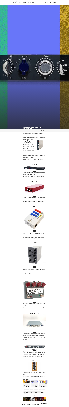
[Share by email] (35, 395)
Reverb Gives (53, 2)
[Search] (44, 1)
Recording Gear (24, 2)
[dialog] (34, 403)
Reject (43, 403)
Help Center (55, 2)
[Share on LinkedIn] (41, 130)
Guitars (13, 2)
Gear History (44, 3)
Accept (46, 403)
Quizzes (39, 3)
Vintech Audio (31, 392)
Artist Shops (50, 2)
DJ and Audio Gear (30, 2)
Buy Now (34, 302)
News (45, 2)
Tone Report (54, 3)
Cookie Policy (23, 404)
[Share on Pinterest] (43, 130)
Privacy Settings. (37, 404)
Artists (19, 3)
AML (24, 393)
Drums (27, 2)
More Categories (33, 2)
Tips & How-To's (49, 3)
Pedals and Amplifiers (16, 2)
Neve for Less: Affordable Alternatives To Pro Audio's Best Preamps (33, 128)
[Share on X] (42, 130)
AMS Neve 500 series (40, 159)
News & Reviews (24, 3)
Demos (34, 3)
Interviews (30, 3)
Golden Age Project (41, 392)
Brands (43, 2)
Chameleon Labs (36, 392)
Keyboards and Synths (21, 2)
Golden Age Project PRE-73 (35, 197)
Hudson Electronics (26, 392)
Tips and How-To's (25, 130)
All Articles (15, 3)
